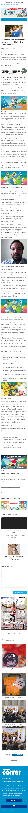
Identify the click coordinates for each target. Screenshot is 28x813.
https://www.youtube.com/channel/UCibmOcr (11, 479)
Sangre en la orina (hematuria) (14, 530)
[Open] (14, 655)
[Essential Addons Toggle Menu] (14, 19)
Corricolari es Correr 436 (14, 633)
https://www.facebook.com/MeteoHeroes (10, 473)
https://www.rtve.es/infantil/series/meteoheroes (11, 498)
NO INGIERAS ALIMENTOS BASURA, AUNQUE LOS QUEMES (14, 536)
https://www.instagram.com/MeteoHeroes (10, 487)
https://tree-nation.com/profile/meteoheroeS (11, 492)
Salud (14, 48)
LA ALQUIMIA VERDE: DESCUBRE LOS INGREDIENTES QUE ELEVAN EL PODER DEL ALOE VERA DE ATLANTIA (14, 558)
